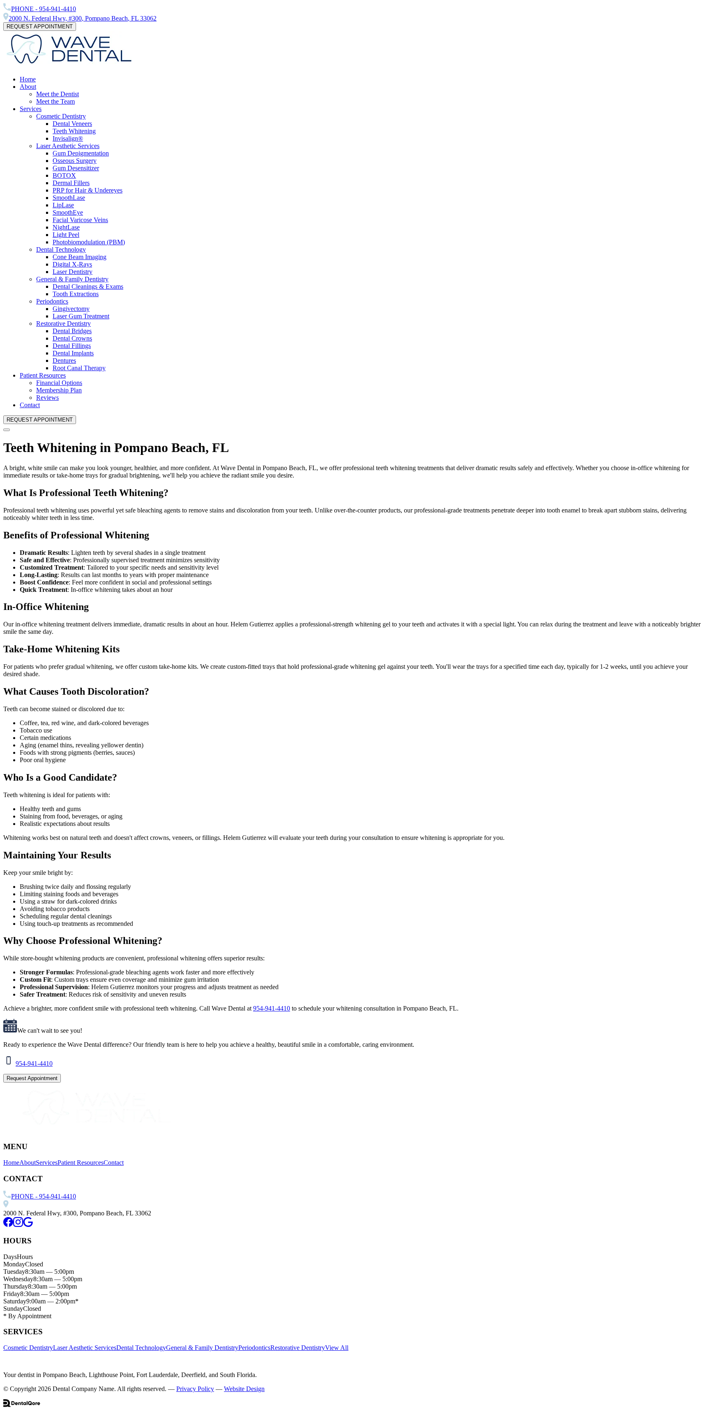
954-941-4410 (271, 1008)
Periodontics (52, 301)
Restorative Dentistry (63, 323)
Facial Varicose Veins (80, 219)
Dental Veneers (72, 123)
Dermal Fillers (71, 182)
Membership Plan (59, 390)
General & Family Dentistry (72, 279)
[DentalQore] (21, 1404)
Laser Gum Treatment (81, 316)
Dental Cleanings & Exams (88, 286)
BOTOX (64, 175)
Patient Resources (43, 375)
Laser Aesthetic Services (67, 145)
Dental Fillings (72, 345)
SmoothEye (68, 212)
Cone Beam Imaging (79, 256)
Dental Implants (73, 353)
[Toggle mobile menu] (6, 430)
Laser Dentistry (72, 271)
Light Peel (66, 234)
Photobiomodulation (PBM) (89, 242)
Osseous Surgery (75, 160)
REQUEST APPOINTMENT (40, 26)
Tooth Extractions (76, 293)
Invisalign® (68, 138)
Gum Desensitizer (76, 168)
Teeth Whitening (74, 131)
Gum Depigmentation (81, 153)
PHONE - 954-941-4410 (43, 1196)
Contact (30, 404)
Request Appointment (32, 1078)
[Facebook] (8, 1224)
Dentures (64, 360)
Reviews (47, 397)
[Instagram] (18, 1224)
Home (28, 79)
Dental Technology (61, 249)
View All (336, 1347)
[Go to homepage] (69, 65)
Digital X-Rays (72, 264)
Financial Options (59, 382)
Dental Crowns (72, 338)
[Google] (28, 1224)
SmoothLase (69, 197)
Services (30, 108)
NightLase (66, 227)
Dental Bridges (72, 330)
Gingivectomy (71, 308)
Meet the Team (55, 101)
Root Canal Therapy (79, 367)
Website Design (244, 1388)
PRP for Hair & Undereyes (87, 190)
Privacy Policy (195, 1388)
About (28, 86)
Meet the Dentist (57, 93)
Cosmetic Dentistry (61, 116)
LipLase (63, 205)
